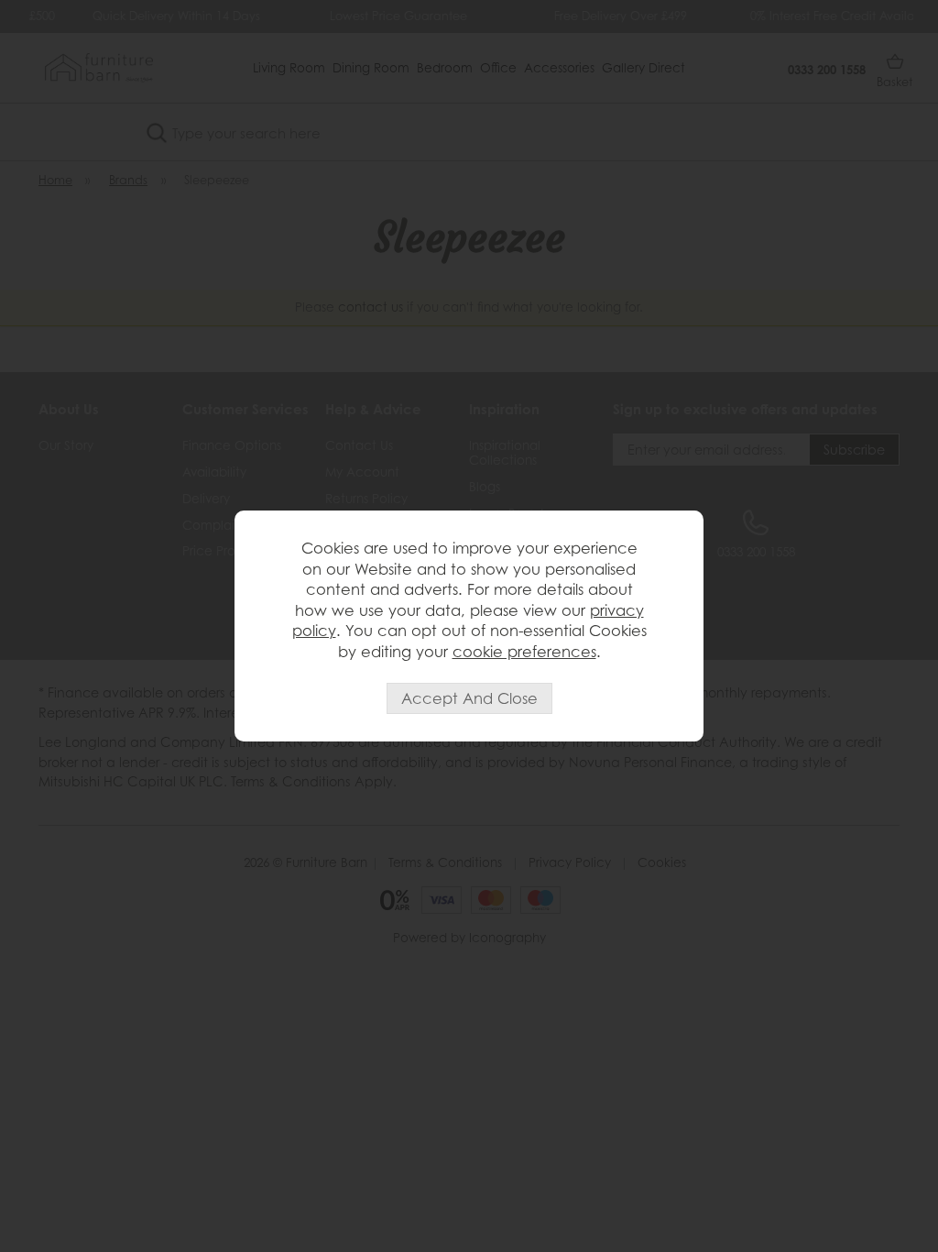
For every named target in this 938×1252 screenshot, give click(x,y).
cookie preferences (524, 651)
